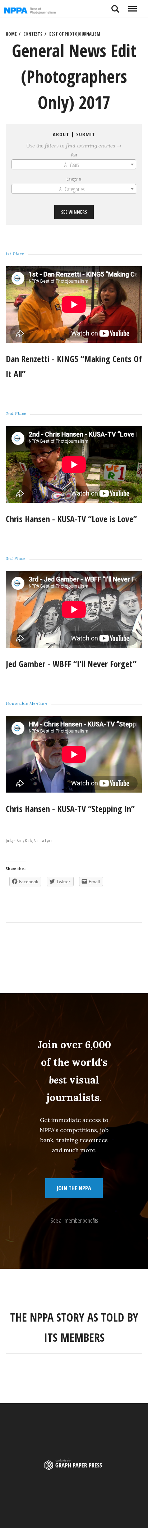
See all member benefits (74, 1220)
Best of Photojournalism (74, 34)
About (61, 134)
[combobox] (73, 164)
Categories (74, 179)
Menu (132, 6)
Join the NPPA (74, 1188)
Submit (85, 134)
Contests (32, 34)
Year (74, 154)
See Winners (74, 212)
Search (115, 6)
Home (11, 34)
